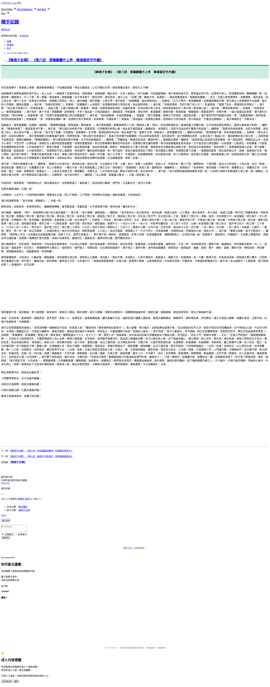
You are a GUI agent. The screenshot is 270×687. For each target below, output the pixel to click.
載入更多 (6, 521)
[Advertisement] (85, 288)
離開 (16, 681)
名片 (9, 48)
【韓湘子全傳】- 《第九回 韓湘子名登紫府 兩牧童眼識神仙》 (41, 456)
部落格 (10, 45)
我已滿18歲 (7, 681)
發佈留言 (6, 538)
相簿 (9, 41)
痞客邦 (21, 499)
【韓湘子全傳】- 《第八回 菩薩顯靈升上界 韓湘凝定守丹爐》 (55, 60)
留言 (27, 499)
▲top (3, 515)
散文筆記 (23, 507)
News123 (5, 483)
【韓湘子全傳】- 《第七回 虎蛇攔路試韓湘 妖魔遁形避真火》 (41, 451)
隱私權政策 (150, 648)
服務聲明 (161, 648)
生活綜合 (24, 36)
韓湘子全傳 (24, 510)
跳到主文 (5, 29)
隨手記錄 (10, 21)
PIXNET (114, 648)
